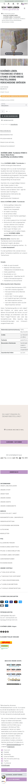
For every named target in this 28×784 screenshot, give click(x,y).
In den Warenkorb (11, 116)
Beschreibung (5, 130)
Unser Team (4, 494)
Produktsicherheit (7, 146)
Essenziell (7, 750)
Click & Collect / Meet (8, 513)
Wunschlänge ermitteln (9, 547)
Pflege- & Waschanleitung (10, 551)
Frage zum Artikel (7, 142)
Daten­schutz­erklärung (14, 744)
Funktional (7, 763)
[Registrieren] (13, 3)
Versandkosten (14, 124)
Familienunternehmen (10, 580)
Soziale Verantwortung (11, 588)
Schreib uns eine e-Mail (15, 429)
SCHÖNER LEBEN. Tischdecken (11, 17)
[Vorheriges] (1, 42)
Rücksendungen (6, 563)
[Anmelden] (9, 3)
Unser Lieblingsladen (8, 486)
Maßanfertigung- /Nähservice (11, 517)
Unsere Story (5, 490)
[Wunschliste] (18, 3)
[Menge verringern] (9, 111)
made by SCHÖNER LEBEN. (10, 15)
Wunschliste (8, 120)
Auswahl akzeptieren (14, 774)
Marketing (7, 754)
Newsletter (4, 533)
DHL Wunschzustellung (11, 758)
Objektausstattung (7, 521)
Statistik (6, 752)
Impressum (11, 746)
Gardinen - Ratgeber (14, 442)
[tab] (5, 131)
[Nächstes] (26, 42)
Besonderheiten (6, 134)
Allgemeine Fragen (7, 542)
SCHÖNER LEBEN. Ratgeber (9, 555)
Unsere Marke (5, 498)
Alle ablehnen (14, 779)
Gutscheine (4, 529)
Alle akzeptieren (14, 770)
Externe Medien (9, 756)
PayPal (6, 761)
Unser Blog (14, 472)
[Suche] (4, 3)
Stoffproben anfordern (9, 525)
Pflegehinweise (6, 138)
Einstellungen (5, 765)
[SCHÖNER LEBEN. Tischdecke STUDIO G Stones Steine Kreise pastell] (4, 62)
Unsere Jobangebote (8, 506)
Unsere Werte (5, 502)
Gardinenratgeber (7, 559)
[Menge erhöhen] (6, 111)
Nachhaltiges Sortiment (11, 576)
